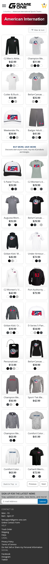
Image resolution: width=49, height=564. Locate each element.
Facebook (5, 554)
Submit (42, 501)
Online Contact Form (10, 522)
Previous (32, 484)
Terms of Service (8, 544)
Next (44, 484)
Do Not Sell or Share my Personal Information (21, 547)
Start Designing (12, 51)
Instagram (5, 557)
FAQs (3, 535)
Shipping (5, 532)
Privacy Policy (7, 541)
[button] (4, 5)
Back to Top (10, 484)
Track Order (6, 529)
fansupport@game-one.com (13, 519)
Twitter (4, 559)
